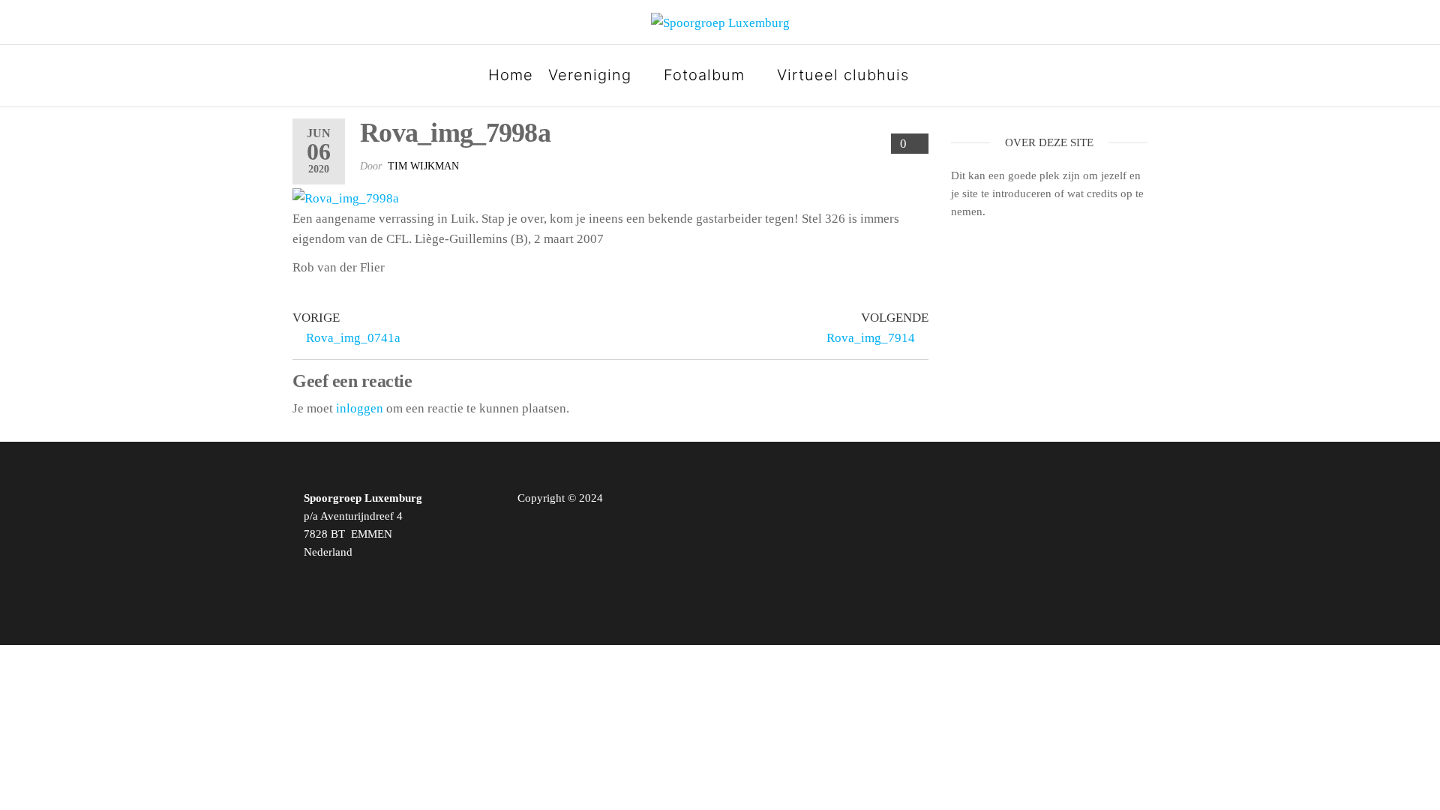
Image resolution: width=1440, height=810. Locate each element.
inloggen (359, 408)
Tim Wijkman (423, 166)
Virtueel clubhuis (843, 75)
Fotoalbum (704, 75)
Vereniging (590, 75)
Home (510, 75)
